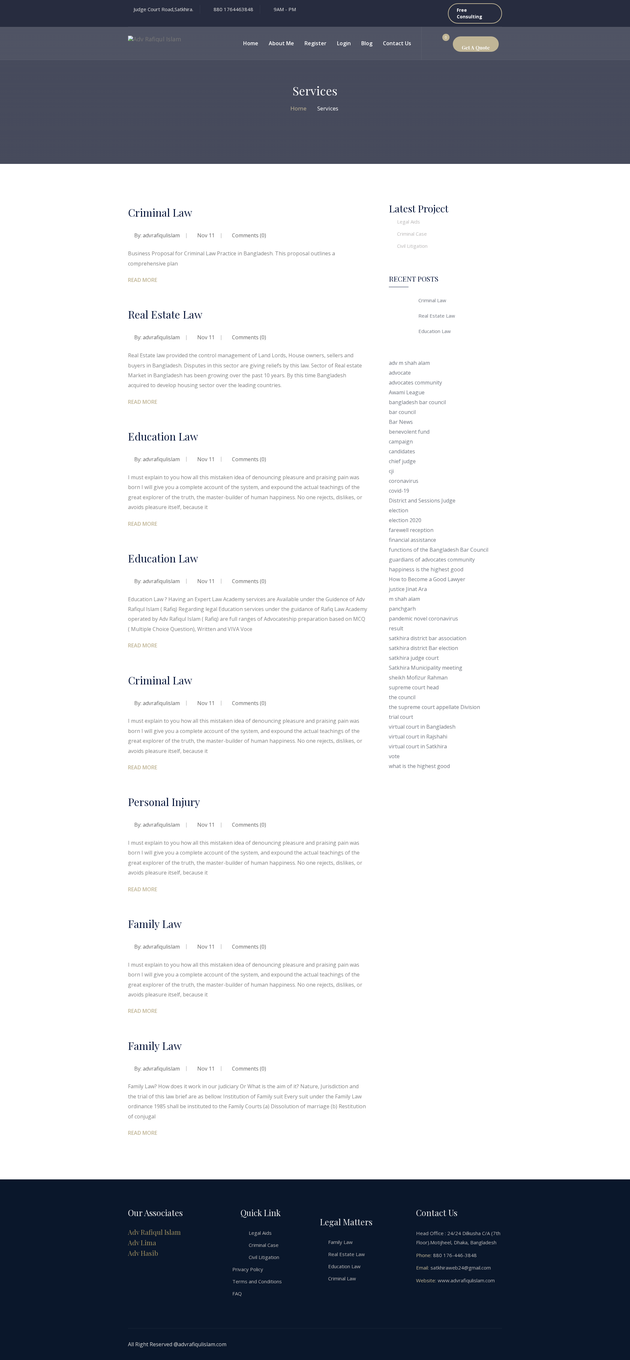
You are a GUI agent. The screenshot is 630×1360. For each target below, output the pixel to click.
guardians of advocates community (432, 559)
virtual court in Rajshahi (418, 736)
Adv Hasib (143, 1253)
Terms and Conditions (257, 1281)
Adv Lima (142, 1242)
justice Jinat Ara (408, 589)
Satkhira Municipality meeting (425, 667)
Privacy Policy (247, 1269)
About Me (281, 43)
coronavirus (403, 480)
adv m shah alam (409, 362)
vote (394, 756)
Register (315, 43)
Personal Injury (164, 802)
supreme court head (414, 687)
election (398, 510)
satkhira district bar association (427, 638)
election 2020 (405, 520)
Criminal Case (412, 233)
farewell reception (411, 530)
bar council (402, 412)
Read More (142, 280)
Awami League (407, 392)
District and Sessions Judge (422, 500)
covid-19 (399, 490)
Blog (366, 43)
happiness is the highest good (426, 569)
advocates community (415, 382)
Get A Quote (476, 47)
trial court (401, 716)
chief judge (402, 461)
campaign (401, 441)
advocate (400, 372)
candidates (402, 451)
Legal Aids (408, 221)
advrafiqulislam (161, 235)
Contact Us (397, 43)
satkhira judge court (414, 657)
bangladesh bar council (417, 402)
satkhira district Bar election (423, 648)
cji (391, 471)
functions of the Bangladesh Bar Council (438, 549)
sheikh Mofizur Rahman (418, 677)
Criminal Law (160, 212)
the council (402, 697)
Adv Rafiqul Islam (154, 1232)
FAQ (237, 1293)
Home (250, 43)
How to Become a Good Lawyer (427, 579)
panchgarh (402, 608)
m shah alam (404, 598)
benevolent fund (409, 431)
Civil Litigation (412, 246)
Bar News (401, 421)
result (396, 628)
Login (344, 43)
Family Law (155, 924)
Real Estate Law (165, 314)
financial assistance (412, 539)
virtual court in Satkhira (418, 746)
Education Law (163, 436)
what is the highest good (419, 766)
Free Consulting (469, 13)
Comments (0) (248, 235)
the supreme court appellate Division (434, 707)
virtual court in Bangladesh (422, 726)
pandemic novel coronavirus (423, 618)
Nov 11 (206, 235)
